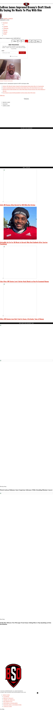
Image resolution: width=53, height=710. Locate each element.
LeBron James (6, 105)
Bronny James (6, 102)
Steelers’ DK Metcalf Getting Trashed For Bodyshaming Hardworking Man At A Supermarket (23, 86)
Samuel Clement (8, 18)
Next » (38, 41)
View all (2, 95)
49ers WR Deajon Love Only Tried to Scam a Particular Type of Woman (22, 319)
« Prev (15, 41)
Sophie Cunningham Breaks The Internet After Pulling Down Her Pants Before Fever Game (23, 87)
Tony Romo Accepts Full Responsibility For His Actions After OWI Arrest (19, 92)
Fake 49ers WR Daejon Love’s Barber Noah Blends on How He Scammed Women (24, 281)
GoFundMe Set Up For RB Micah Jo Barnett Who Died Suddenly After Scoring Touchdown (23, 243)
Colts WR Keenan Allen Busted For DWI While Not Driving (17, 205)
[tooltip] (5, 22)
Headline (5, 103)
